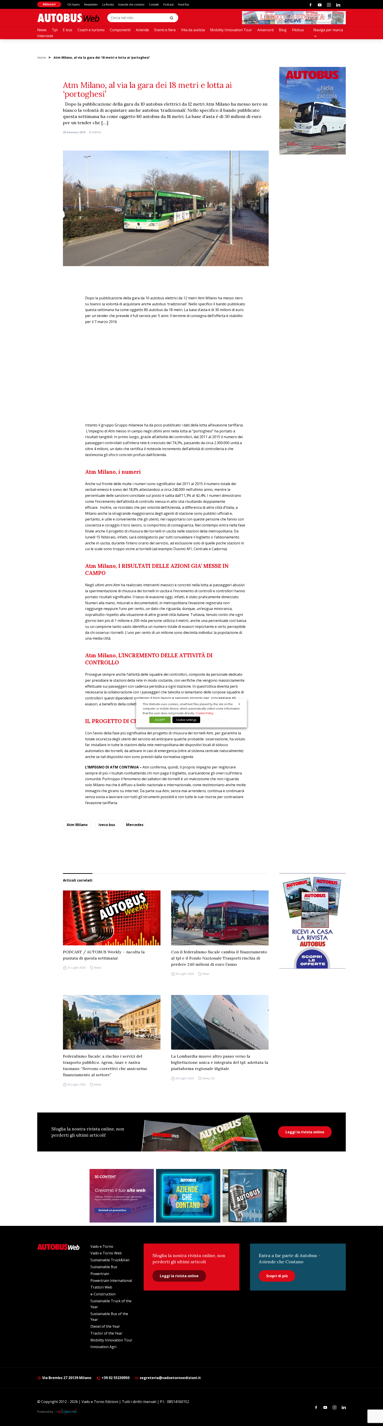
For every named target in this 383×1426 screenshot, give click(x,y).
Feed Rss (183, 4)
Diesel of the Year (105, 1326)
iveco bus (107, 824)
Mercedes (134, 824)
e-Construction (102, 1294)
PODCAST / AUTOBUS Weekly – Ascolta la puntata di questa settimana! (104, 955)
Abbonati (49, 4)
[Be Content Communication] (67, 1411)
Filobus (298, 29)
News (42, 29)
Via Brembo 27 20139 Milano (66, 1377)
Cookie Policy (204, 713)
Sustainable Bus (103, 1266)
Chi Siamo (73, 4)
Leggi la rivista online (304, 1132)
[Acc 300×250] (188, 1196)
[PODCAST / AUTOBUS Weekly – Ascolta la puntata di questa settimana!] (111, 917)
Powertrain (99, 1273)
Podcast (168, 4)
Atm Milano (77, 824)
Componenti (120, 29)
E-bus (67, 29)
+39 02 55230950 (115, 1377)
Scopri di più (277, 1275)
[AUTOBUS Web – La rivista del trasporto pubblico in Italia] (68, 17)
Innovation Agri (103, 1346)
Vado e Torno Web (106, 1253)
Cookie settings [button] (186, 720)
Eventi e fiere (165, 29)
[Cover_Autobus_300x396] (312, 111)
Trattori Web (101, 1287)
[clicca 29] (294, 17)
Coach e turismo (91, 29)
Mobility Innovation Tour (231, 29)
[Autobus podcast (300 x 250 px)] (255, 1196)
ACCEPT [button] (160, 720)
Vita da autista (193, 29)
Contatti (154, 4)
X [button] (239, 704)
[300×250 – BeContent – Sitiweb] (122, 1196)
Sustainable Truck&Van (109, 1260)
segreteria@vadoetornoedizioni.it (170, 1377)
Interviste (45, 35)
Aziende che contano (131, 4)
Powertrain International (111, 1280)
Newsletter (91, 4)
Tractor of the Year (106, 1333)
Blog (283, 29)
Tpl (54, 29)
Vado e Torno (101, 1246)
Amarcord (265, 29)
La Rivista (108, 4)
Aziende (142, 29)
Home (41, 57)
